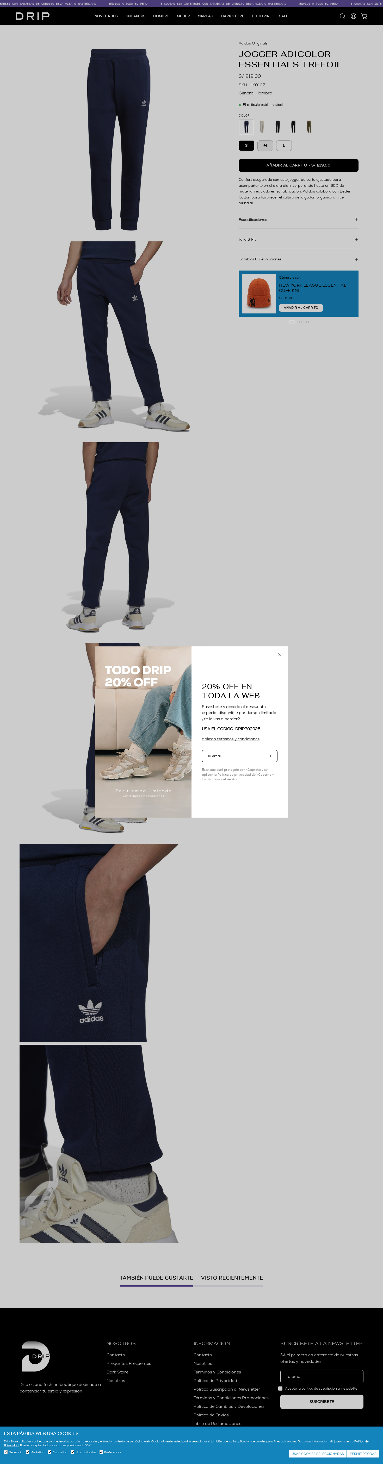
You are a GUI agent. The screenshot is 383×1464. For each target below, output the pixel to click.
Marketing (37, 1452)
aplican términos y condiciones (231, 739)
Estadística (60, 1452)
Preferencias (112, 1452)
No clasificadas (86, 1452)
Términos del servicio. (223, 779)
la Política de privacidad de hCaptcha (243, 775)
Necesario (15, 1452)
